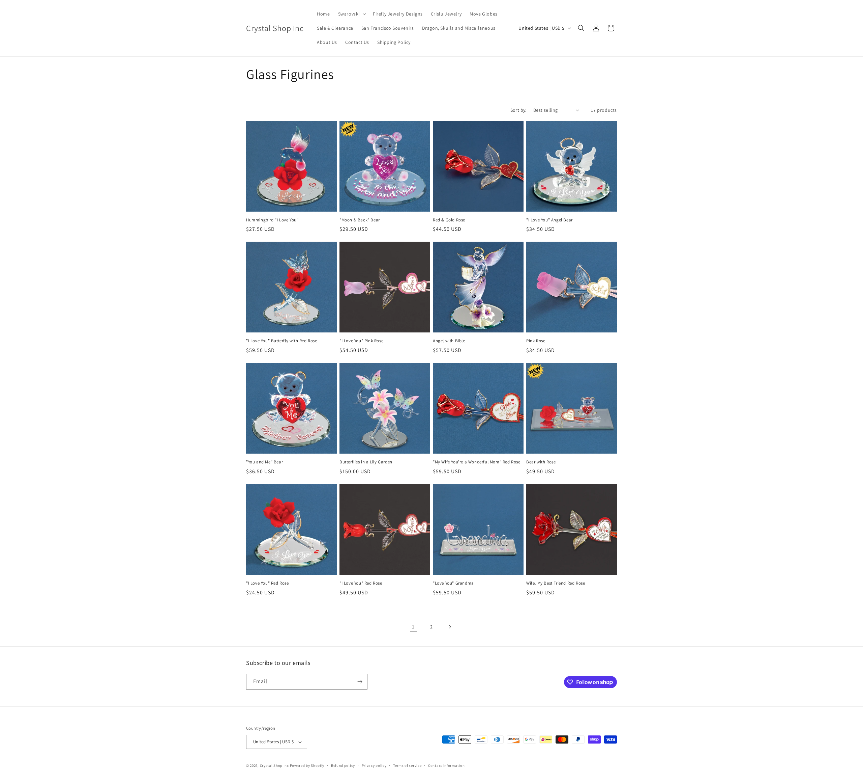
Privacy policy (374, 765)
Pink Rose (535, 341)
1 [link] (413, 626)
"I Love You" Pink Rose (361, 341)
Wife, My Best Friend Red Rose (555, 583)
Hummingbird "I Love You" (272, 220)
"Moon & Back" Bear (359, 220)
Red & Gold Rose (449, 220)
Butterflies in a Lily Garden (365, 462)
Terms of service (407, 765)
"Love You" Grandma (453, 583)
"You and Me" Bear (264, 462)
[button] (351, 14)
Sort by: (518, 110)
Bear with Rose (541, 462)
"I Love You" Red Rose (267, 583)
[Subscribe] (359, 682)
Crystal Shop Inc (274, 765)
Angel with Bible (449, 341)
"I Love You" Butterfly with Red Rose (281, 341)
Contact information (446, 765)
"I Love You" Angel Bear (549, 220)
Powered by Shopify (307, 765)
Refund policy (343, 765)
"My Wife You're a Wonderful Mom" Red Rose (476, 462)
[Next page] (449, 626)
